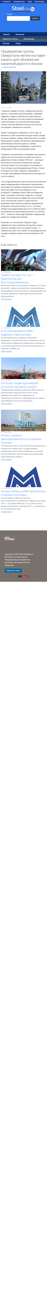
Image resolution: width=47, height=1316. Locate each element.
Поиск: (10, 14)
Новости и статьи (10, 39)
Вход (30, 1)
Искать (35, 18)
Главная (6, 34)
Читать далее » (6, 299)
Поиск (18, 43)
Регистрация (39, 1)
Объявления (29, 39)
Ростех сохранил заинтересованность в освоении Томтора (21, 439)
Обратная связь (13, 571)
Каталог (6, 43)
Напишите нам (19, 1)
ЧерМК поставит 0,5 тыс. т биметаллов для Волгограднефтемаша (17, 279)
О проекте (6, 1)
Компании (20, 34)
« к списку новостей (8, 67)
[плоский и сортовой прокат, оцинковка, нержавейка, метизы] (23, 9)
